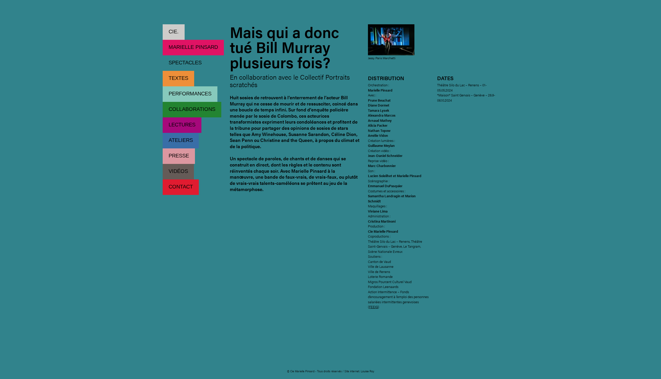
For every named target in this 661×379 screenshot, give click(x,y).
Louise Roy (367, 371)
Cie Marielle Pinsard (192, 12)
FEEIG (373, 306)
